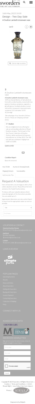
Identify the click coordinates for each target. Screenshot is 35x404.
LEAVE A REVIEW (10, 249)
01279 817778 (9, 230)
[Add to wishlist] (31, 26)
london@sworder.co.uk (23, 243)
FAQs (4, 304)
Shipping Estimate (8, 171)
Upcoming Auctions (9, 277)
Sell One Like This (8, 175)
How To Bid (6, 167)
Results (5, 280)
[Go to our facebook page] (5, 314)
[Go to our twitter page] (9, 314)
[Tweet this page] (12, 153)
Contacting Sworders (10, 298)
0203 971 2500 (9, 243)
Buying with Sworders (10, 292)
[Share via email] (23, 153)
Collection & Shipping (9, 301)
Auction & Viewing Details (21, 167)
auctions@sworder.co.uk (23, 230)
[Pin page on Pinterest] (15, 153)
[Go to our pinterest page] (12, 314)
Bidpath (22, 402)
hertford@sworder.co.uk (12, 237)
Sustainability (21, 171)
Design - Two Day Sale (14, 16)
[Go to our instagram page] (19, 153)
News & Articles (8, 283)
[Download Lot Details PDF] (26, 26)
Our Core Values (26, 386)
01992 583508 (9, 235)
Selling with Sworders (10, 289)
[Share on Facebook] (8, 153)
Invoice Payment (8, 295)
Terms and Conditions (19, 384)
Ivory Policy (16, 386)
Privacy (8, 390)
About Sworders (8, 286)
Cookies (7, 384)
